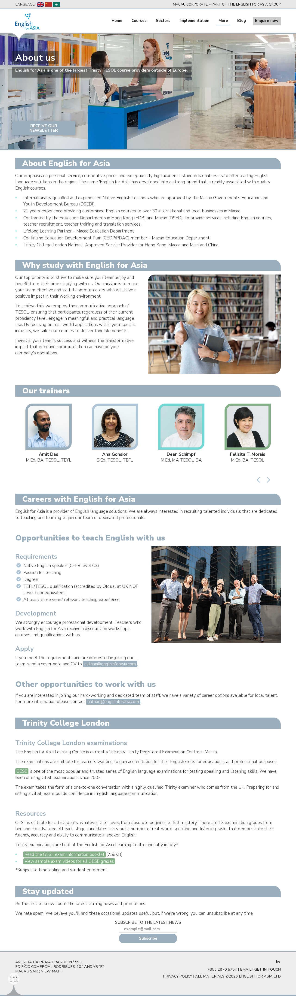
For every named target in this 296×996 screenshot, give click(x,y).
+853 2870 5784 (222, 969)
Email (245, 969)
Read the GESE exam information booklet (65, 854)
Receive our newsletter (43, 128)
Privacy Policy (177, 976)
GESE (21, 771)
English (40, 4)
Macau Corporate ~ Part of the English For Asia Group (227, 4)
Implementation (194, 20)
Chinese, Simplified (48, 4)
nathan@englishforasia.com (110, 664)
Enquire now (266, 20)
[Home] (27, 21)
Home (117, 20)
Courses (139, 20)
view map (50, 971)
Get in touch (267, 969)
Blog (241, 20)
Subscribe (148, 938)
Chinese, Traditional (56, 4)
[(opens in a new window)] (278, 962)
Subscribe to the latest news (148, 922)
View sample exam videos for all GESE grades (69, 861)
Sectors (163, 20)
